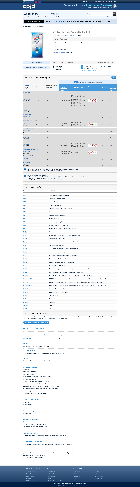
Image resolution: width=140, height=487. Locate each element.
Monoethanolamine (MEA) (30, 149)
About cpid (76, 471)
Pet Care (49, 478)
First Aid (107, 21)
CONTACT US (106, 1)
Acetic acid (26, 141)
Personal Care (51, 476)
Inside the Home (52, 474)
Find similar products (36, 62)
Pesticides (29, 478)
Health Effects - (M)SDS (94, 21)
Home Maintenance (32, 474)
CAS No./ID (27, 87)
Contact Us (76, 476)
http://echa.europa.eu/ (52, 178)
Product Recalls (98, 476)
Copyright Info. (98, 478)
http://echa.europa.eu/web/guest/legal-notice (52, 179)
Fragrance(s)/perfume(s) (29, 156)
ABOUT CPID (89, 1)
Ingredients (68, 21)
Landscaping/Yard (52, 471)
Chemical (26, 85)
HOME (83, 1)
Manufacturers (79, 21)
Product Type (57, 21)
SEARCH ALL (114, 1)
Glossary (75, 474)
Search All (76, 478)
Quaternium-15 (27, 162)
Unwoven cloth (27, 114)
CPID (29, 6)
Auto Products (30, 471)
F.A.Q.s (96, 474)
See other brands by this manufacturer (36, 67)
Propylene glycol (27, 134)
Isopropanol (26, 92)
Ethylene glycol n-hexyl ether (31, 120)
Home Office (30, 480)
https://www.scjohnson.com (92, 70)
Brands (48, 21)
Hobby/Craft (30, 476)
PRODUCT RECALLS (97, 1)
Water (24, 108)
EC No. (26, 88)
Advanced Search (107, 17)
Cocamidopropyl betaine (29, 128)
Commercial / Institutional (55, 480)
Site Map (96, 471)
